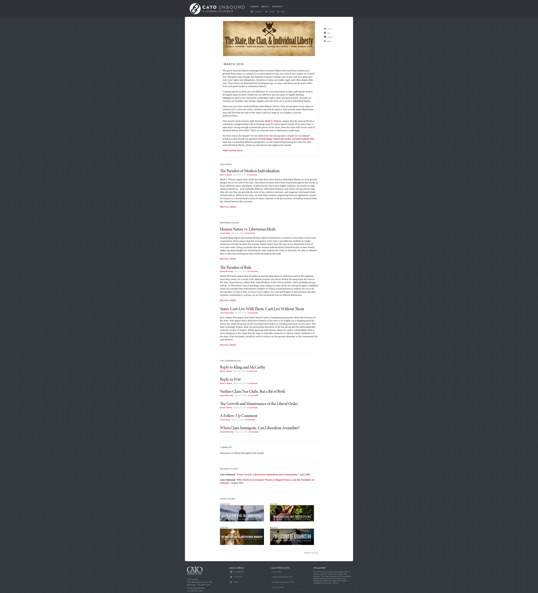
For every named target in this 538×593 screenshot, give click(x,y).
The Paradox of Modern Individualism (250, 171)
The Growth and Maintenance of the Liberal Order (259, 403)
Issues (254, 6)
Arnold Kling (265, 138)
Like (328, 33)
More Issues (311, 553)
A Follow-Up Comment (238, 415)
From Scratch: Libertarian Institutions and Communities (267, 474)
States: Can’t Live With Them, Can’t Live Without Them (262, 309)
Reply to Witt (230, 379)
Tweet (329, 28)
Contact (277, 6)
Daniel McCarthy (282, 138)
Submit (330, 37)
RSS (283, 11)
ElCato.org (278, 587)
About (265, 6)
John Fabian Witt (305, 138)
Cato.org (277, 572)
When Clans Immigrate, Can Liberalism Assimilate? (260, 428)
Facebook (258, 11)
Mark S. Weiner (273, 121)
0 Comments (252, 175)
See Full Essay (228, 207)
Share (329, 41)
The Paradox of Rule (235, 267)
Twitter (271, 11)
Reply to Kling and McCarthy (242, 367)
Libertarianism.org (282, 577)
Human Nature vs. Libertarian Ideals (248, 229)
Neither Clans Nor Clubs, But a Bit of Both (252, 391)
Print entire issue (233, 150)
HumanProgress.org (283, 582)
